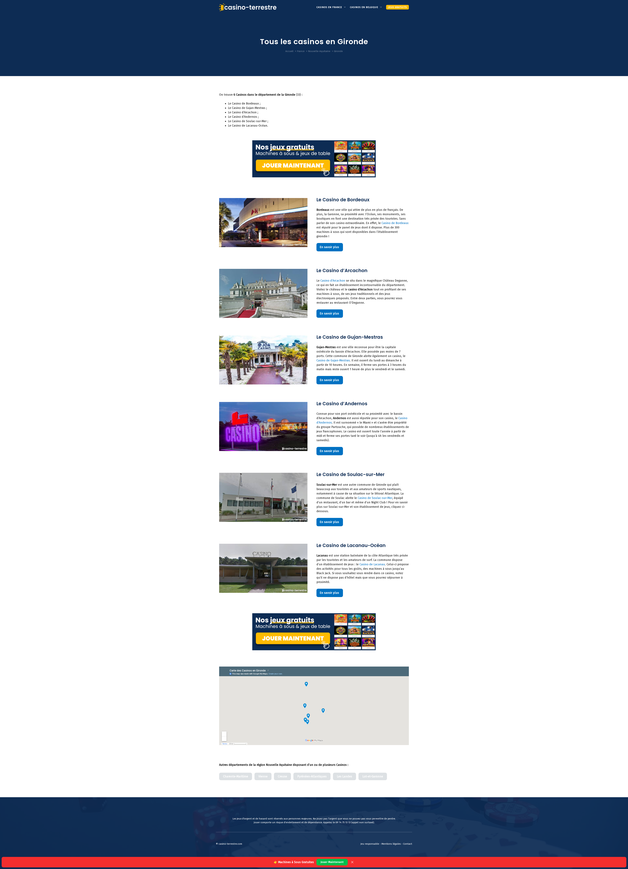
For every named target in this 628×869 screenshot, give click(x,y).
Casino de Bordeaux (395, 223)
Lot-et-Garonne (372, 776)
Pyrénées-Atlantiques (312, 776)
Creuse (282, 776)
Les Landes (344, 776)
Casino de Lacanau (372, 564)
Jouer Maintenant (332, 862)
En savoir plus (329, 247)
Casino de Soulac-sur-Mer (375, 498)
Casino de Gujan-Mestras (333, 360)
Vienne (263, 776)
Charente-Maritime (235, 776)
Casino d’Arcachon (332, 280)
